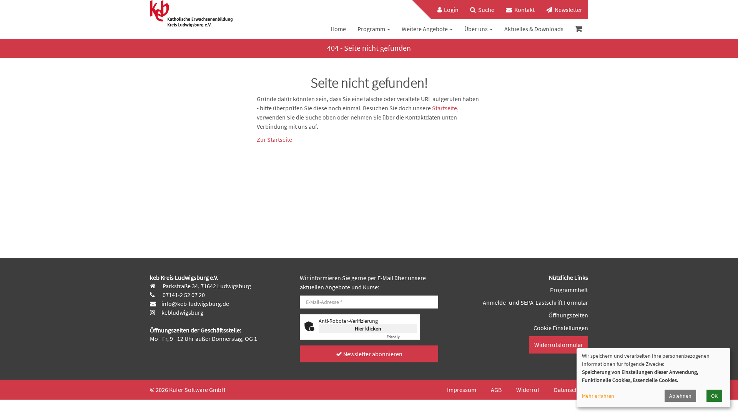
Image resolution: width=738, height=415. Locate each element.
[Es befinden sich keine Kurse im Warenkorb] (578, 29)
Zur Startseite (274, 139)
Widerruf (527, 389)
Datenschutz (570, 389)
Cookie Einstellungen (561, 328)
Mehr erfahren (598, 395)
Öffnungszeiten (568, 315)
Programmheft (569, 290)
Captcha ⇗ (402, 336)
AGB (496, 389)
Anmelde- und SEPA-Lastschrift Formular (535, 302)
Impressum (461, 389)
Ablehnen (680, 395)
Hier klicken (368, 328)
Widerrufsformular (558, 345)
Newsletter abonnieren (372, 354)
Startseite (444, 108)
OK (714, 395)
